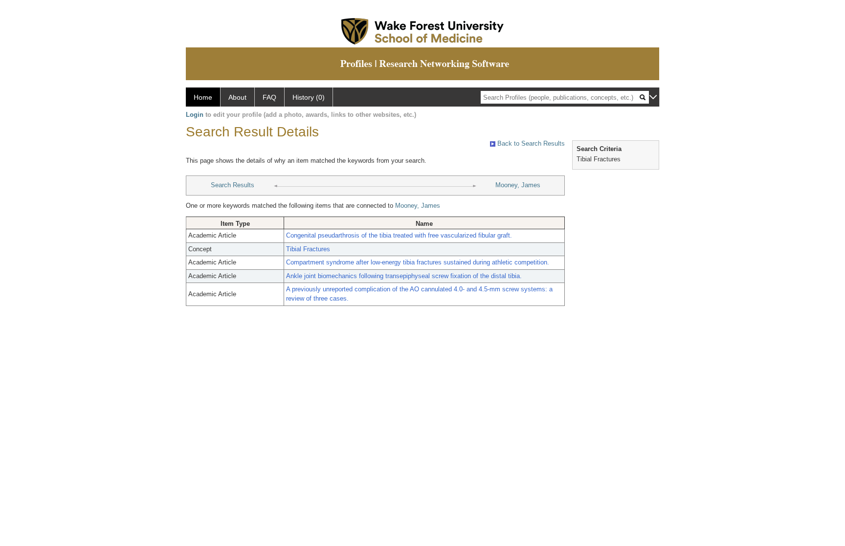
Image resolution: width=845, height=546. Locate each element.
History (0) (308, 97)
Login (194, 114)
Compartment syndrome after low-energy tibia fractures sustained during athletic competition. (417, 262)
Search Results (232, 185)
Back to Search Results (530, 143)
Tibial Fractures (308, 249)
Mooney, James (517, 185)
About (237, 97)
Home (203, 97)
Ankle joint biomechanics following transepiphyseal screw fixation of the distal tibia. (404, 276)
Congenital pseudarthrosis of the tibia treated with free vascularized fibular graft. (399, 235)
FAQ (269, 97)
